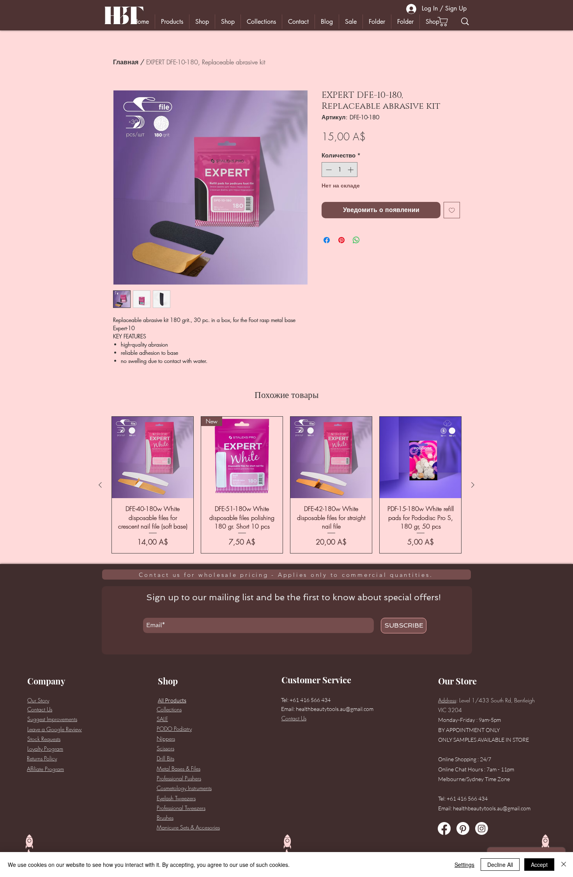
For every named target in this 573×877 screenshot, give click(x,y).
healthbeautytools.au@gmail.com (334, 708)
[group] (287, 485)
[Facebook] (444, 828)
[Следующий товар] (473, 485)
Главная (125, 62)
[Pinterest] (462, 828)
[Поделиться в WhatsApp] (356, 240)
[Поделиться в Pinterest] (341, 240)
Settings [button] (464, 864)
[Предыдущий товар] (100, 485)
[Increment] (351, 170)
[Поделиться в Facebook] (326, 240)
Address (447, 700)
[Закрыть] (563, 864)
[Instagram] (481, 828)
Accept (539, 864)
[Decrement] (328, 170)
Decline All (500, 864)
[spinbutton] (339, 170)
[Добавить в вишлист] (452, 210)
